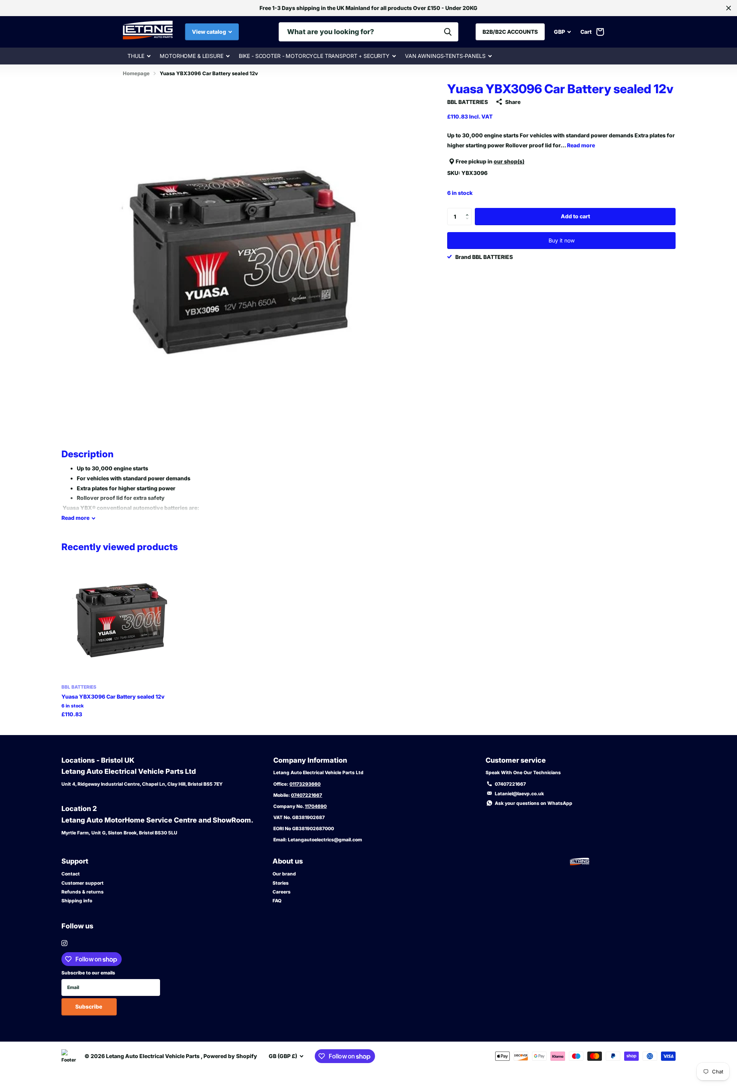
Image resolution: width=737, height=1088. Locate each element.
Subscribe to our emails (88, 973)
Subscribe (89, 1006)
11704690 (316, 806)
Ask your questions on (533, 803)
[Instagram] (64, 943)
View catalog (209, 31)
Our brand (284, 874)
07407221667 (306, 795)
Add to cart (575, 216)
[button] (469, 210)
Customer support (82, 883)
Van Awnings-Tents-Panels (445, 56)
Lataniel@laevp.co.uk (519, 793)
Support (74, 861)
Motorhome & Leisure (191, 56)
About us (288, 861)
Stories (281, 883)
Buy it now (562, 240)
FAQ (277, 900)
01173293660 (305, 784)
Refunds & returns (82, 892)
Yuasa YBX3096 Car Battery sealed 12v (113, 696)
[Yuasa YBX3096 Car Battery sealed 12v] (120, 620)
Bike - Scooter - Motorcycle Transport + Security (314, 56)
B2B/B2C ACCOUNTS (510, 31)
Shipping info (76, 900)
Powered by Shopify (230, 1056)
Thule (135, 56)
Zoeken (447, 31)
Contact (70, 874)
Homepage (136, 73)
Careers (282, 892)
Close (728, 8)
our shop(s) (509, 161)
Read (75, 517)
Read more (581, 145)
